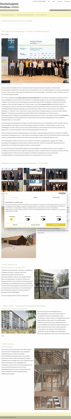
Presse (53, 1)
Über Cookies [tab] (56, 197)
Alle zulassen (56, 224)
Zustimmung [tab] (15, 197)
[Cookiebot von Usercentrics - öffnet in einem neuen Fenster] (60, 193)
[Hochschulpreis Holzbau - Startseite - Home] (9, 7)
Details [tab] (35, 197)
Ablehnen (15, 224)
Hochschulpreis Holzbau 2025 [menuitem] (60, 10)
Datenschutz (67, 1)
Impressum (59, 1)
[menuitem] (39, 1)
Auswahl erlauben (35, 224)
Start (49, 1)
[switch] (28, 219)
